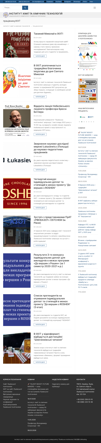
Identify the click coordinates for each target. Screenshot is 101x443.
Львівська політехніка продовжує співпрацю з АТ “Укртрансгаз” (87, 213)
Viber (91, 1)
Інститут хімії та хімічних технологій (36, 13)
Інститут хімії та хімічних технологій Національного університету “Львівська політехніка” (44, 439)
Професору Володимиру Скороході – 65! (87, 175)
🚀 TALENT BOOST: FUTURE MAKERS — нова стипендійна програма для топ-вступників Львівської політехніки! (87, 137)
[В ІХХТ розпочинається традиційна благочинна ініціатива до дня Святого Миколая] (17, 81)
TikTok (85, 1)
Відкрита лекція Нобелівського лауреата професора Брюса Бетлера (52, 109)
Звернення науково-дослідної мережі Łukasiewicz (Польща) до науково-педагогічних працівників (51, 148)
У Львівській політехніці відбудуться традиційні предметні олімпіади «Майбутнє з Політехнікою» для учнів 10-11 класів (87, 280)
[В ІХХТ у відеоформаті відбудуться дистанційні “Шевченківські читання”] (17, 348)
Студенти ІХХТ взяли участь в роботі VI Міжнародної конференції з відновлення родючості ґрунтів (87, 260)
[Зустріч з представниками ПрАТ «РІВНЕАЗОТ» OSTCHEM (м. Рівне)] (17, 231)
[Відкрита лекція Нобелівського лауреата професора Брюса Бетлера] (17, 120)
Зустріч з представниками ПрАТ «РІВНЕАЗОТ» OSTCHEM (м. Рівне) (53, 220)
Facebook (50, 1)
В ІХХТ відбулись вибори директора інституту (87, 202)
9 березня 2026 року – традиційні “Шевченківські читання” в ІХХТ (87, 189)
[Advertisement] (88, 326)
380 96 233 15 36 (10, 1)
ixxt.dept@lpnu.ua (38, 1)
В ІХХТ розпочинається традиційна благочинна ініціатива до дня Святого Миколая (48, 70)
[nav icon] (95, 8)
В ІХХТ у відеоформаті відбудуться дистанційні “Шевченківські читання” (48, 336)
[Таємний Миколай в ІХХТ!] (17, 45)
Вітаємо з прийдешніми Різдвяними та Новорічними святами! (87, 242)
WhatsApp (77, 1)
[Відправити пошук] (25, 8)
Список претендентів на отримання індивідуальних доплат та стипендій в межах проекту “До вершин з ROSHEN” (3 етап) (52, 301)
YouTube (58, 1)
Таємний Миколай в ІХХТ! (48, 33)
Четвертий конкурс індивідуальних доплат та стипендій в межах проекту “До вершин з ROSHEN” (52, 183)
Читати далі (40, 56)
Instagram (67, 1)
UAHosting (83, 439)
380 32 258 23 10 (24, 1)
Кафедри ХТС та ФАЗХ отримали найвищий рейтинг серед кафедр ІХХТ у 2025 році (87, 228)
